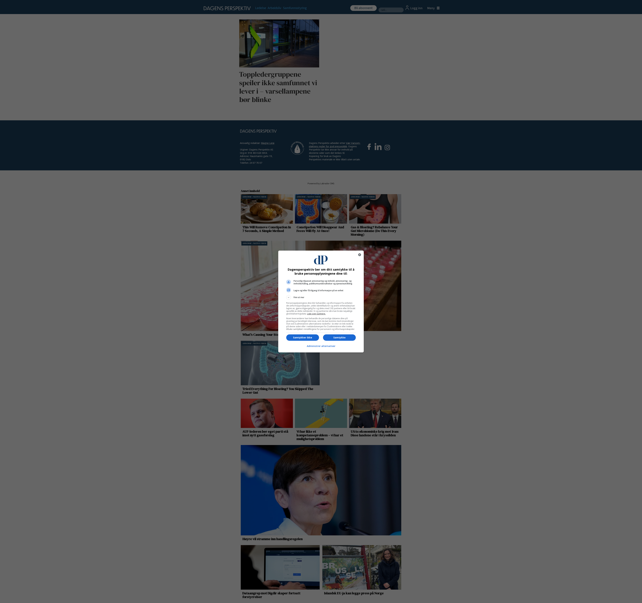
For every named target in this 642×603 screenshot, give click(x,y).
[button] (321, 297)
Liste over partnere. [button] (316, 313)
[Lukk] (359, 254)
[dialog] (321, 301)
